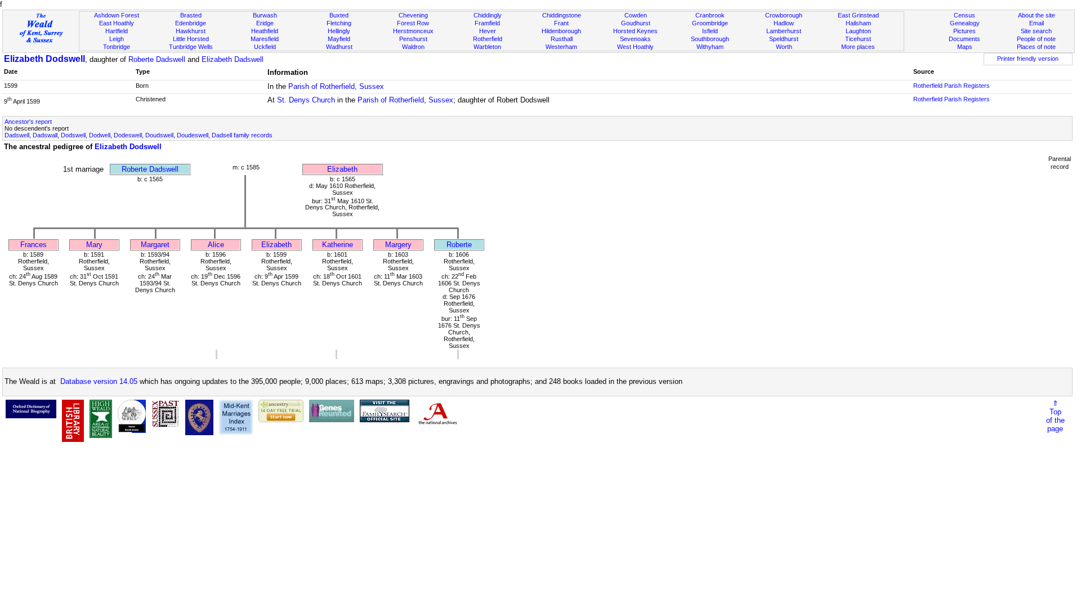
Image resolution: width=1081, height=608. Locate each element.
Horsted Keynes (635, 31)
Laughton (858, 31)
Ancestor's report (28, 121)
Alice (216, 244)
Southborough (710, 38)
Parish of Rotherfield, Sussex (336, 86)
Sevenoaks (635, 38)
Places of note (1036, 46)
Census (964, 15)
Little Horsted (191, 38)
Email (1036, 23)
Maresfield (265, 38)
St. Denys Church (306, 100)
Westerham (561, 46)
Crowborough (783, 15)
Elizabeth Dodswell (44, 59)
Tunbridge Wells (191, 46)
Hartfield (116, 31)
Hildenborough (561, 31)
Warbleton (487, 46)
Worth (784, 46)
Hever (487, 31)
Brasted (191, 15)
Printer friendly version (1027, 58)
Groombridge (710, 23)
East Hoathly (116, 23)
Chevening (413, 15)
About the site (1036, 15)
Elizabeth (342, 169)
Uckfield (265, 46)
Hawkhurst (191, 31)
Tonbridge (116, 46)
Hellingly (339, 31)
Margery (398, 244)
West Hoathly (635, 46)
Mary (94, 244)
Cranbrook (710, 15)
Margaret (155, 244)
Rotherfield (487, 38)
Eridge (265, 23)
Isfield (710, 31)
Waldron (413, 46)
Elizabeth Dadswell (232, 59)
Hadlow (784, 23)
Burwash (265, 15)
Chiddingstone (561, 15)
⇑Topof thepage (1055, 416)
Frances (33, 244)
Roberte (459, 244)
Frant (561, 23)
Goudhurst (635, 23)
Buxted (339, 15)
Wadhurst (339, 46)
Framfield (487, 23)
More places (858, 46)
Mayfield (339, 38)
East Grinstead (858, 15)
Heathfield (264, 31)
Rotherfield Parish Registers (951, 85)
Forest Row (413, 23)
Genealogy (965, 23)
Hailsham (858, 23)
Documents (964, 38)
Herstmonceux (413, 31)
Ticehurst (858, 38)
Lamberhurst (783, 31)
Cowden (635, 15)
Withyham (709, 46)
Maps (964, 46)
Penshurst (413, 38)
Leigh (116, 38)
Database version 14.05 (98, 381)
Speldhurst (783, 38)
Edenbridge (190, 23)
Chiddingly (488, 15)
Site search (1036, 31)
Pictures (964, 31)
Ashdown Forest (116, 15)
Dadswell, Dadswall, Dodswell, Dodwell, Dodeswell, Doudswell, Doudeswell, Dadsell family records (139, 135)
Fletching (339, 23)
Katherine (337, 244)
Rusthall (562, 38)
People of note (1036, 38)
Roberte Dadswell (156, 59)
